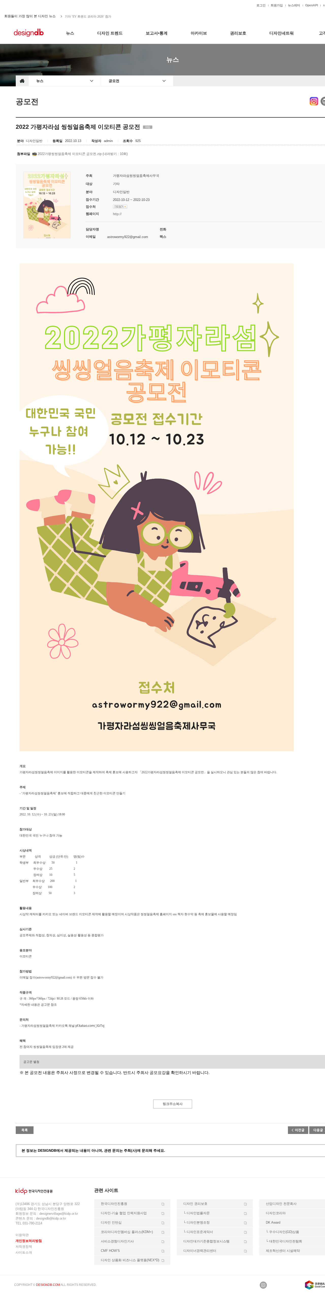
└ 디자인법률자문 (196, 1213)
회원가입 (277, 5)
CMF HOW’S (110, 1251)
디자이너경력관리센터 (199, 1251)
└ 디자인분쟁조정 (196, 1222)
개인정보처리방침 (28, 1241)
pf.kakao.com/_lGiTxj (89, 1025)
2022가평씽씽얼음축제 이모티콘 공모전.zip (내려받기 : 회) (82, 154)
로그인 (261, 5)
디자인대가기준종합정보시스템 (206, 1241)
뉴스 (39, 81)
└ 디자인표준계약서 (198, 1232)
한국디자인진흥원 (26, 5)
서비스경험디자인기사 (117, 1241)
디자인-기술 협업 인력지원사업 (124, 1213)
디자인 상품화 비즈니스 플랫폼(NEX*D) (130, 1260)
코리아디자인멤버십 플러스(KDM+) (127, 1232)
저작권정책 (23, 1247)
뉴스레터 (294, 5)
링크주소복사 (173, 1104)
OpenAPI (311, 5)
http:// (117, 214)
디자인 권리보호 (195, 1204)
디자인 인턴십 (111, 1222)
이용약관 (22, 1235)
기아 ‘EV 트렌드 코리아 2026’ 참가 (88, 16)
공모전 (114, 81)
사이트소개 (23, 1252)
